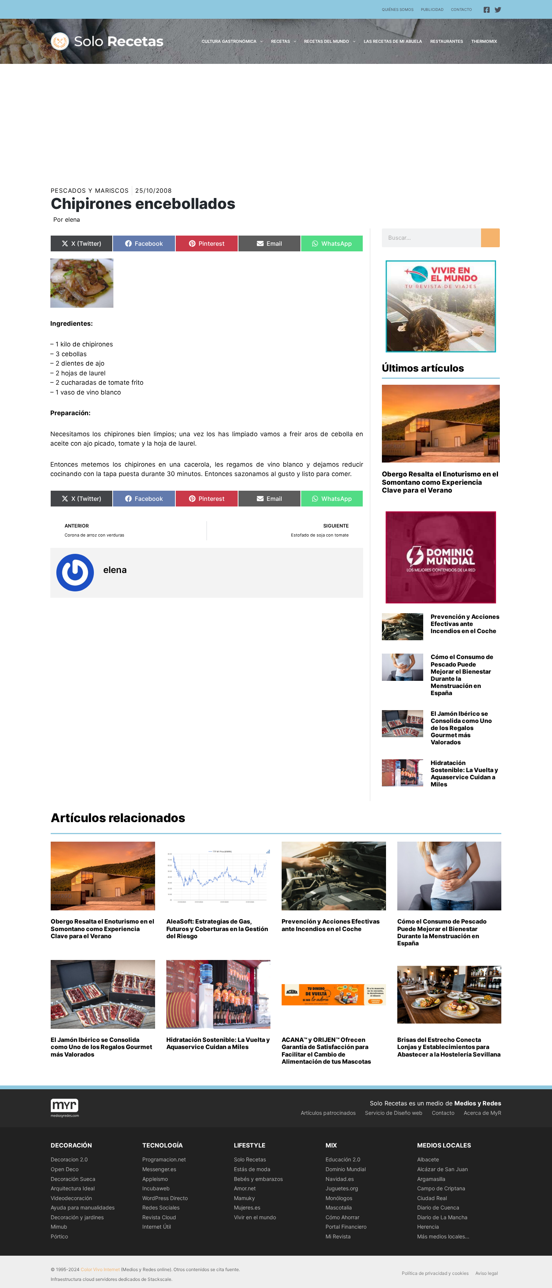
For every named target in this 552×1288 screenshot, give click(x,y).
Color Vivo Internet (100, 1269)
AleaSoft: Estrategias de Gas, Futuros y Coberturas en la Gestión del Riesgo (217, 928)
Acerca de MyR (482, 1113)
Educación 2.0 (343, 1159)
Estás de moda (252, 1169)
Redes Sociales (160, 1207)
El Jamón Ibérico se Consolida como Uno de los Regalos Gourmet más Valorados (461, 728)
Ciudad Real (432, 1198)
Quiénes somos (397, 9)
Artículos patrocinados (328, 1113)
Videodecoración (71, 1198)
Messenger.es (159, 1169)
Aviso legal (486, 1273)
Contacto (461, 9)
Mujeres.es (247, 1207)
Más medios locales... (443, 1236)
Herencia (428, 1226)
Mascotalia (339, 1207)
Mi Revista (338, 1236)
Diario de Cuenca (438, 1207)
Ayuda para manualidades (83, 1207)
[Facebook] (486, 9)
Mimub (59, 1226)
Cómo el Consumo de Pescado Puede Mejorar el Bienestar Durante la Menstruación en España (462, 675)
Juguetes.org (342, 1188)
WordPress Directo (165, 1198)
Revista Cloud (159, 1217)
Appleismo (155, 1179)
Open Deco (64, 1169)
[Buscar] (490, 237)
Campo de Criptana (441, 1188)
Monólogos (339, 1198)
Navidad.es (340, 1179)
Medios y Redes (477, 1103)
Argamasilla (431, 1179)
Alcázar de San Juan (442, 1169)
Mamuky (244, 1198)
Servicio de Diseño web (393, 1113)
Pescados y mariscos (90, 190)
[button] (259, 41)
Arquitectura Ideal (73, 1188)
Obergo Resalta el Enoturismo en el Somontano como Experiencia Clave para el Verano (440, 482)
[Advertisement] (276, 120)
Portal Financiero (346, 1226)
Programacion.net (164, 1159)
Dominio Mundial (346, 1169)
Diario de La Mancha (442, 1217)
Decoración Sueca (73, 1179)
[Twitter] (498, 9)
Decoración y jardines (77, 1217)
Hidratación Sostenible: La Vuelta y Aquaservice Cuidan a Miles (464, 773)
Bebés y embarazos (258, 1179)
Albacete (428, 1159)
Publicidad (432, 9)
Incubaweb (156, 1188)
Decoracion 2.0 (69, 1159)
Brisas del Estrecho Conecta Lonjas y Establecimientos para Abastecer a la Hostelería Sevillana (449, 1047)
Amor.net (245, 1188)
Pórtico (59, 1236)
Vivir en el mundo (255, 1217)
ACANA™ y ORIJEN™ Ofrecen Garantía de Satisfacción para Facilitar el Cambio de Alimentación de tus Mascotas (326, 1050)
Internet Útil (156, 1226)
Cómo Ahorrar (342, 1217)
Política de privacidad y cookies (435, 1273)
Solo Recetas (250, 1159)
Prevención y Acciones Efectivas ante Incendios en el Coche (465, 624)
